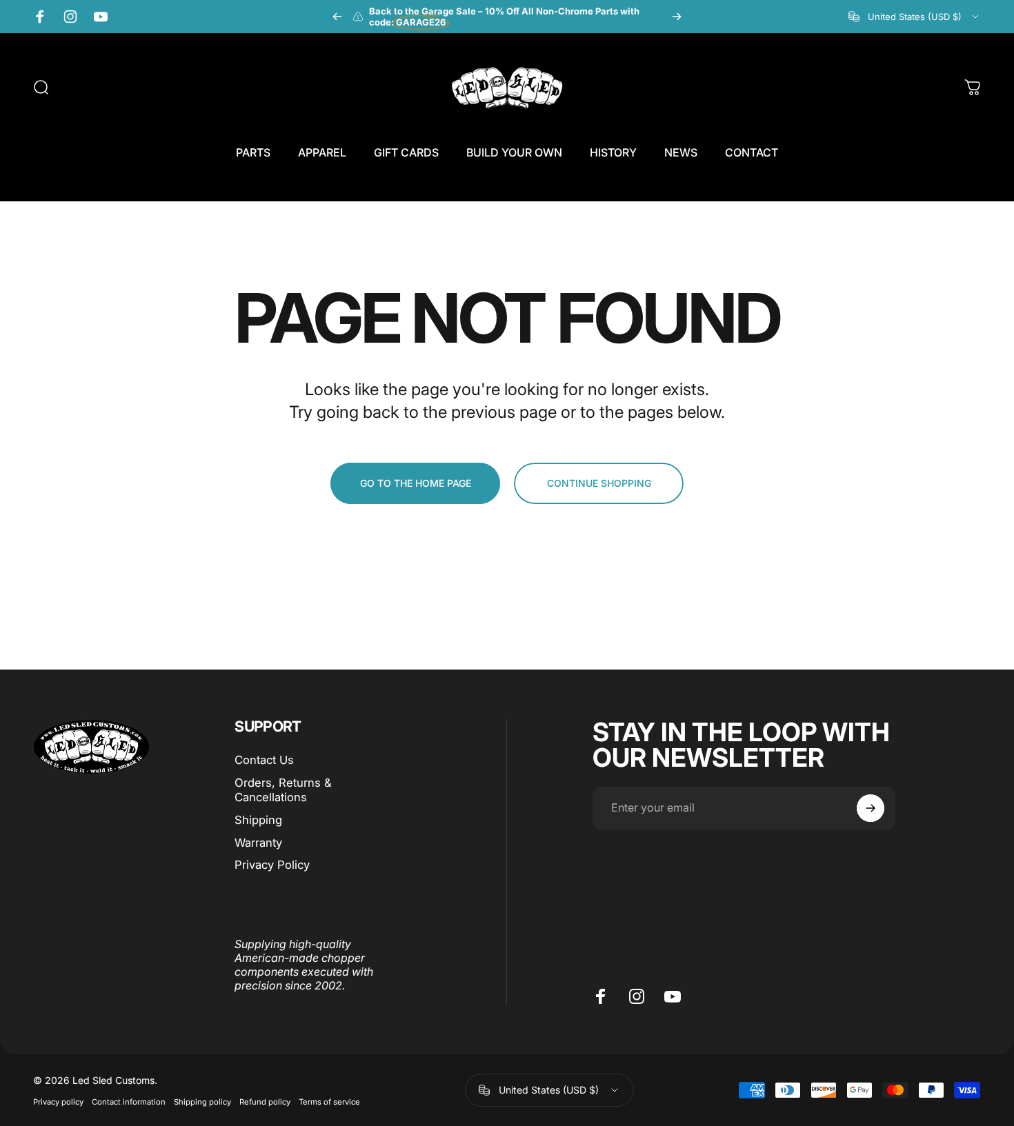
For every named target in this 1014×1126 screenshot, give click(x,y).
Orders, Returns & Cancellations (283, 790)
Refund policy (264, 1101)
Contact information (129, 1101)
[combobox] (914, 16)
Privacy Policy (272, 865)
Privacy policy (58, 1101)
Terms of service (329, 1101)
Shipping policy (202, 1101)
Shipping (258, 820)
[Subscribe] (870, 808)
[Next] (677, 16)
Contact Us (264, 760)
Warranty (258, 842)
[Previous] (337, 16)
